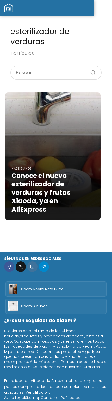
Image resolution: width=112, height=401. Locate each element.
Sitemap (33, 397)
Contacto (50, 397)
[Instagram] (32, 266)
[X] (21, 266)
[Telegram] (44, 266)
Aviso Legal (14, 397)
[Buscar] (91, 71)
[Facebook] (9, 266)
